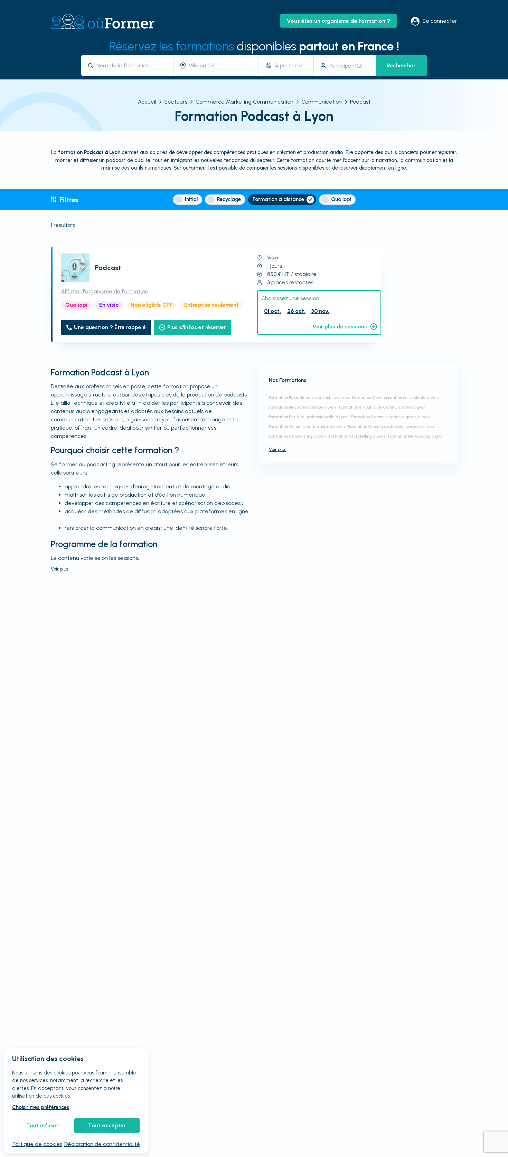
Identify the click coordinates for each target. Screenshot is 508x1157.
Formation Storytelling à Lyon (357, 436)
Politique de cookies (37, 1144)
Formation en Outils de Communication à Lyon (382, 407)
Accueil (147, 101)
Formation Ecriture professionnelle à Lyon (308, 416)
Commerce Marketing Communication (244, 101)
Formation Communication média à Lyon (307, 426)
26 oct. (296, 311)
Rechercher (401, 65)
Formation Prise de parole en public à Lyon (309, 397)
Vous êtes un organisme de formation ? (338, 21)
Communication (321, 101)
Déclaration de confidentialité (102, 1144)
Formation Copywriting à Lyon (297, 436)
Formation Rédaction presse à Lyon (302, 407)
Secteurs (175, 101)
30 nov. (320, 311)
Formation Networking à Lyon (415, 436)
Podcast (360, 101)
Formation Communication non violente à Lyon (395, 397)
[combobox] (132, 65)
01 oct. (272, 311)
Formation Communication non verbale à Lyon (391, 426)
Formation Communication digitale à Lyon (390, 416)
